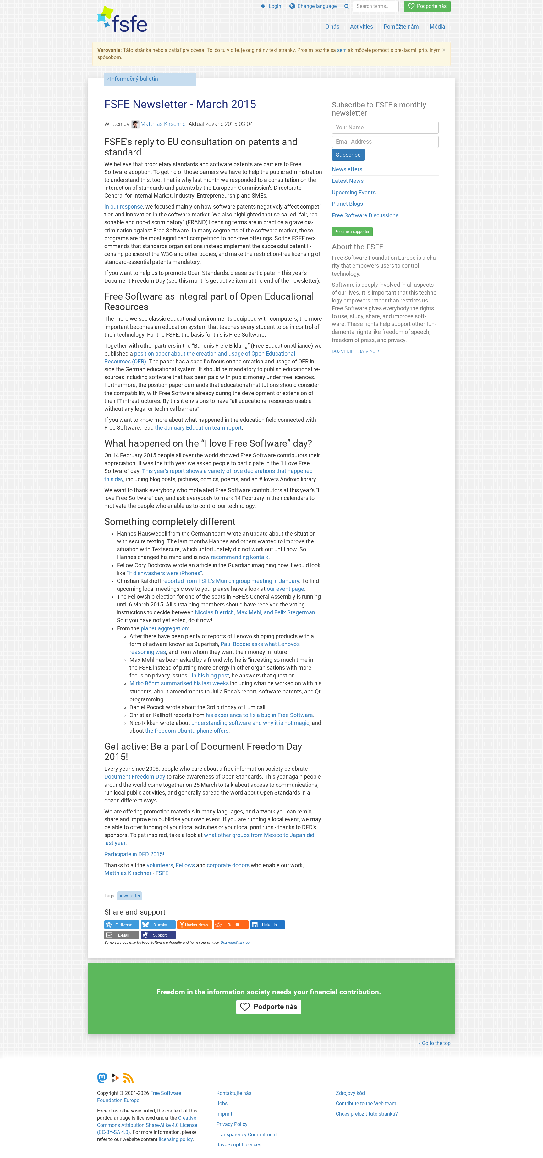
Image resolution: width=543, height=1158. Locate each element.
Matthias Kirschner (163, 124)
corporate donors (228, 865)
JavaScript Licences (239, 1145)
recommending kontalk (239, 557)
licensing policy (176, 1139)
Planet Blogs (347, 204)
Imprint (224, 1114)
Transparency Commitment (247, 1135)
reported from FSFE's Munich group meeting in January (230, 581)
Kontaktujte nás (234, 1093)
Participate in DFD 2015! (134, 854)
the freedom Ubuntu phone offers (186, 731)
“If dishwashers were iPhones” (164, 573)
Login (273, 6)
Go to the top (436, 1043)
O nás (332, 26)
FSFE (162, 873)
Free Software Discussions (365, 215)
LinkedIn (269, 925)
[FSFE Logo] (122, 19)
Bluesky (160, 925)
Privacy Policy (232, 1124)
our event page (285, 589)
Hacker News (196, 925)
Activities (361, 26)
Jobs (222, 1103)
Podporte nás (430, 6)
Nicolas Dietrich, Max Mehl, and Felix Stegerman (255, 612)
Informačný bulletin (134, 79)
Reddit (233, 925)
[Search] (347, 6)
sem (342, 50)
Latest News (348, 181)
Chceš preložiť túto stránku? (367, 1114)
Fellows (185, 865)
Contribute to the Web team (366, 1103)
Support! (160, 935)
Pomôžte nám (401, 26)
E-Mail (123, 935)
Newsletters (347, 169)
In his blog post (210, 675)
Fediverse (123, 925)
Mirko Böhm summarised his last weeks (179, 683)
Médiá (437, 26)
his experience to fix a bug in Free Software (259, 715)
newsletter (129, 896)
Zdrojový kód (350, 1093)
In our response (123, 207)
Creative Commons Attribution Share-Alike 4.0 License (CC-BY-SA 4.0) (147, 1125)
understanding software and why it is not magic (250, 723)
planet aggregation (164, 628)
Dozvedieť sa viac (235, 942)
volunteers (160, 865)
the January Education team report (198, 428)
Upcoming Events (354, 192)
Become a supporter (352, 232)
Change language (316, 6)
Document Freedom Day (134, 777)
